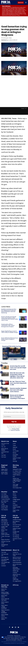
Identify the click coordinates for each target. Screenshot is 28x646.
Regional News (4, 466)
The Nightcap (4, 523)
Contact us (15, 552)
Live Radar (4, 494)
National (15, 447)
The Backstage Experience (5, 559)
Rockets (15, 497)
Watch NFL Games (4, 589)
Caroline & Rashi (17, 519)
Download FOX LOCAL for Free (11, 346)
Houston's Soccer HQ (17, 539)
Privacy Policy (15, 429)
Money (14, 453)
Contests (3, 565)
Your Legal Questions (15, 485)
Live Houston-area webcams (5, 496)
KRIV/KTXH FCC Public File (17, 575)
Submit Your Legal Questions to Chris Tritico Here (17, 480)
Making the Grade (17, 469)
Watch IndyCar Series (5, 602)
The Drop (3, 552)
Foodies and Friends (16, 532)
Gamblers (15, 505)
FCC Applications (17, 581)
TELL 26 (3, 446)
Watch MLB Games (4, 596)
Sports (15, 492)
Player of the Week (16, 510)
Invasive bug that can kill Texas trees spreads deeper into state (18, 367)
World (14, 449)
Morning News (16, 466)
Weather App (4, 506)
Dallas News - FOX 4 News (4, 469)
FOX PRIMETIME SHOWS (5, 563)
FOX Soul (3, 457)
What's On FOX (16, 560)
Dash (14, 503)
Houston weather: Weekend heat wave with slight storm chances (18, 390)
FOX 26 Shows (3, 516)
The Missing (16, 536)
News (10, 38)
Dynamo (15, 501)
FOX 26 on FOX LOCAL (5, 444)
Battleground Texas (4, 545)
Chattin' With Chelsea (4, 527)
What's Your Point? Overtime (5, 533)
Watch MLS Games (4, 618)
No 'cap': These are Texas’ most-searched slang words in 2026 (18, 383)
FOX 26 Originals (16, 516)
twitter (12, 627)
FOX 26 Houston (4, 38)
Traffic (3, 504)
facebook (9, 627)
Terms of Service (15, 430)
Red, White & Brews (16, 522)
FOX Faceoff (16, 526)
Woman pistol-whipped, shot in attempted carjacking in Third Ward (17, 396)
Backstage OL (4, 557)
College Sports (16, 499)
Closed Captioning (15, 578)
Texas (14, 445)
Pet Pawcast (16, 535)
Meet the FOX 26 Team (17, 554)
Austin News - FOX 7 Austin (4, 473)
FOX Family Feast (17, 487)
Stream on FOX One (5, 586)
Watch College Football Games (5, 593)
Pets (14, 476)
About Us (16, 550)
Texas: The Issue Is (5, 537)
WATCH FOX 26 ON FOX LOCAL (17, 558)
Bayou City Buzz (5, 539)
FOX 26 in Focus (17, 524)
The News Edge (5, 524)
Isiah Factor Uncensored (4, 520)
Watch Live (20, 2)
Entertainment (6, 550)
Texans (14, 496)
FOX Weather (4, 509)
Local (14, 443)
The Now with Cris (4, 554)
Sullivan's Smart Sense (17, 458)
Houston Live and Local (5, 542)
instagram (15, 627)
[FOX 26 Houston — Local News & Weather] (5, 2)
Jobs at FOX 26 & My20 (17, 565)
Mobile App (15, 571)
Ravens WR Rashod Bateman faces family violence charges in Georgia (9, 339)
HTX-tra (15, 585)
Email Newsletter (17, 562)
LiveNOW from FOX (5, 452)
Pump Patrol (4, 508)
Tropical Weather (5, 499)
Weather (4, 492)
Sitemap (15, 461)
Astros (14, 494)
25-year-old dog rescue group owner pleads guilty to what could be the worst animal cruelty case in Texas (9, 318)
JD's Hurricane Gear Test (4, 501)
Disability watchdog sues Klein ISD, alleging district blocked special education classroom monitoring (8, 310)
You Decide (16, 451)
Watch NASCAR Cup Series (5, 599)
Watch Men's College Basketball (4, 607)
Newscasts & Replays (4, 449)
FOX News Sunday (15, 455)
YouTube (3, 455)
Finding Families (17, 473)
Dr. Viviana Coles (17, 471)
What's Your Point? (4, 530)
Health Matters (16, 474)
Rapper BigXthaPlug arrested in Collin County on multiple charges (9, 331)
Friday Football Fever (16, 507)
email (18, 627)
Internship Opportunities (16, 568)
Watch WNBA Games (4, 615)
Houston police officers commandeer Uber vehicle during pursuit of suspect (7, 325)
